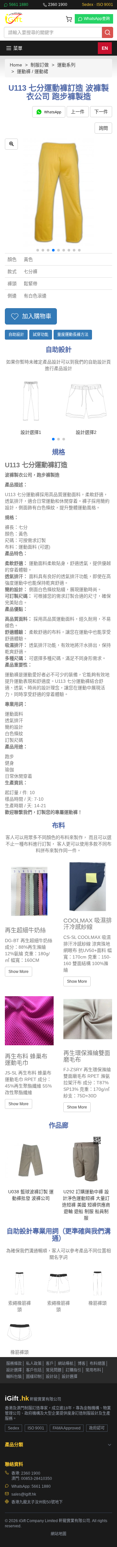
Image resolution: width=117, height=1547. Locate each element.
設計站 (52, 1376)
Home (16, 64)
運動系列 (66, 64)
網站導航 (65, 1363)
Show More (18, 971)
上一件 (77, 111)
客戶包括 (34, 1370)
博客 (81, 1363)
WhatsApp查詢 (97, 18)
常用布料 (93, 1370)
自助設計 (16, 334)
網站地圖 (58, 1534)
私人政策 (34, 1363)
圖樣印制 (34, 1376)
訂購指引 (73, 1370)
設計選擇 (14, 1370)
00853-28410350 (36, 1478)
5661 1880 (18, 4)
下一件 (101, 111)
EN (105, 48)
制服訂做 (40, 64)
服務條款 (14, 1363)
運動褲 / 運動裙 (32, 71)
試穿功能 (40, 334)
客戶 (50, 1363)
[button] (37, 250)
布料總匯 (97, 1363)
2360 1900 (57, 4)
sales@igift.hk (23, 1494)
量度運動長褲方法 (72, 334)
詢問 (103, 128)
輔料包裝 (14, 1376)
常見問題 (53, 1370)
